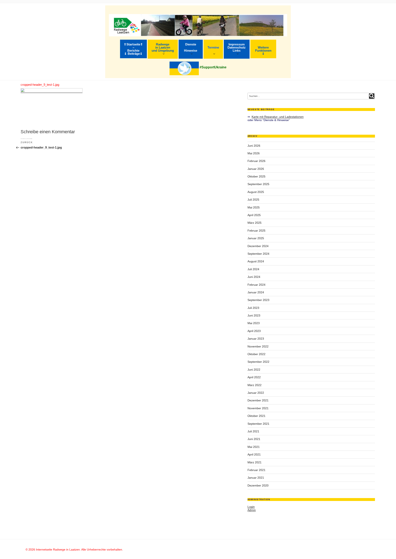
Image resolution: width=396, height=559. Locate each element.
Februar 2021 (256, 470)
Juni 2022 (254, 369)
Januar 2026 (256, 168)
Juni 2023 (254, 315)
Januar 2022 (256, 392)
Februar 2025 (256, 230)
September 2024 (258, 253)
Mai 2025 (254, 207)
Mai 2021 (254, 446)
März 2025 (255, 222)
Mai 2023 (254, 323)
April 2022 (254, 377)
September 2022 (258, 361)
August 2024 (256, 261)
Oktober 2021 (256, 415)
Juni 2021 (254, 439)
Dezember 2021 (258, 400)
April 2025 (254, 215)
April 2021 (254, 454)
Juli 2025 (253, 199)
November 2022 (258, 346)
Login (251, 506)
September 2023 (258, 300)
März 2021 (255, 462)
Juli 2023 (253, 307)
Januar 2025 (256, 238)
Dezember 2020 (258, 485)
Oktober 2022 (256, 354)
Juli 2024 (253, 269)
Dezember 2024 (258, 246)
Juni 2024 (254, 276)
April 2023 (254, 331)
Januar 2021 (256, 477)
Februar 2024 (256, 284)
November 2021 (258, 408)
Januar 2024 (256, 292)
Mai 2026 (254, 153)
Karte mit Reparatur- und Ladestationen (278, 116)
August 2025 (256, 192)
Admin (252, 510)
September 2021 (258, 423)
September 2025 (258, 184)
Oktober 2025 (256, 176)
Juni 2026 (254, 145)
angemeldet (24, 138)
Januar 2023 (256, 338)
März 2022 (255, 385)
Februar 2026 (256, 161)
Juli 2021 (253, 431)
